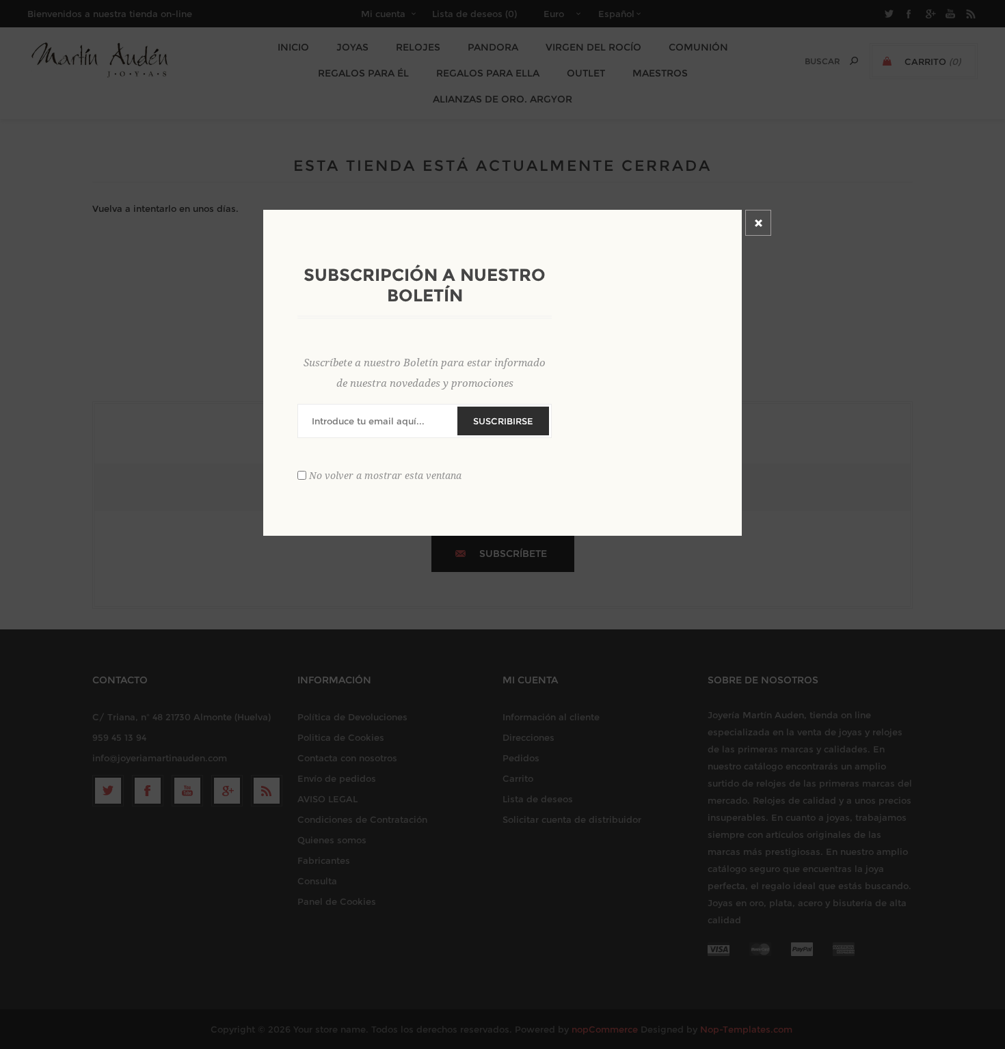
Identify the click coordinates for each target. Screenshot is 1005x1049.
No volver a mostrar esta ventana (385, 475)
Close (758, 223)
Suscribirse (503, 420)
